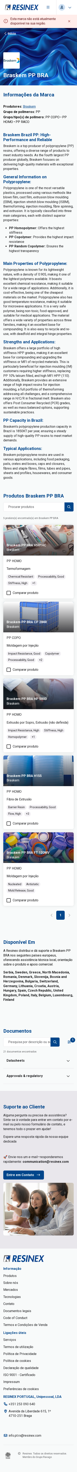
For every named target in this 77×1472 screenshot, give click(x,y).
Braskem (29, 106)
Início (12, 34)
